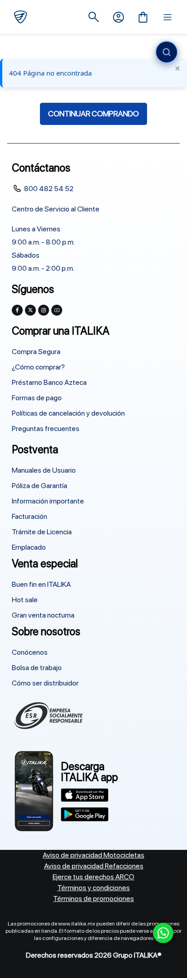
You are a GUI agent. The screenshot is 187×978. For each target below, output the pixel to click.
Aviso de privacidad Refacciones (93, 866)
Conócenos (30, 652)
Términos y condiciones (93, 887)
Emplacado (29, 547)
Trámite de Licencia (42, 531)
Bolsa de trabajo (37, 667)
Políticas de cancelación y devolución (68, 413)
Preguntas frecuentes (45, 428)
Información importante (48, 501)
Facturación (29, 516)
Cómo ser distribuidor (45, 683)
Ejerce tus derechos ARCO (93, 877)
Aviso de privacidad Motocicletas (93, 855)
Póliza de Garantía (39, 485)
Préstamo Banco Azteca (49, 382)
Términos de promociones (93, 898)
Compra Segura (36, 351)
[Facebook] (17, 310)
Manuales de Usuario (44, 470)
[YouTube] (56, 310)
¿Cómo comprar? (38, 367)
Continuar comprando (93, 113)
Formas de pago (37, 397)
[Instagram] (43, 310)
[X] (30, 310)
